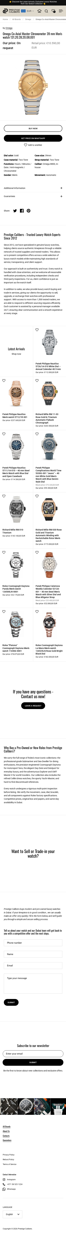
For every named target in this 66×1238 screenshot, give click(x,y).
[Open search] (46, 11)
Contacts (6, 1135)
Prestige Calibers (25, 1229)
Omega (28, 19)
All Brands (16, 19)
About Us (6, 1131)
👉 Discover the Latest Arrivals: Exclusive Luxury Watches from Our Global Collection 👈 (33, 3)
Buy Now (33, 128)
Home (5, 19)
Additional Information (14, 188)
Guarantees (9, 196)
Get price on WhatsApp (33, 138)
